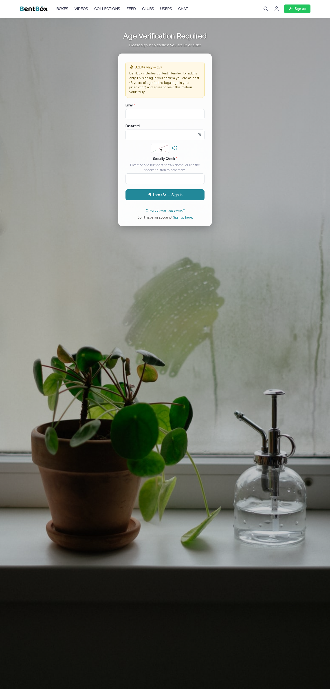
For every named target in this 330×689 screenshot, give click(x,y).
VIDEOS (81, 9)
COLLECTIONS (107, 9)
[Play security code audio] (175, 148)
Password (132, 126)
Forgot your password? (167, 210)
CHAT (183, 9)
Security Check (165, 159)
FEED (131, 9)
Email (130, 105)
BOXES (62, 9)
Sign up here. (183, 217)
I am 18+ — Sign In (168, 195)
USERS (166, 9)
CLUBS (148, 9)
